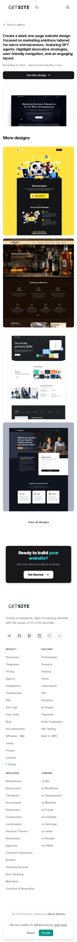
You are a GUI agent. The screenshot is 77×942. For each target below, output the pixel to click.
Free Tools (12, 714)
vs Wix (45, 781)
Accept (46, 932)
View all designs (38, 522)
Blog (8, 721)
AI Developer (49, 657)
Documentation (15, 728)
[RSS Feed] (59, 635)
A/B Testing (48, 728)
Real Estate (13, 838)
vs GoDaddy (49, 816)
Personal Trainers (17, 831)
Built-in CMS (49, 735)
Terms (9, 743)
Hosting (46, 671)
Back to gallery (16, 24)
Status (12, 764)
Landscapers (14, 824)
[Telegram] (29, 635)
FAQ (8, 700)
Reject (31, 932)
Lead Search (49, 685)
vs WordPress (49, 788)
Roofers (11, 859)
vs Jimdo (47, 831)
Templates (12, 664)
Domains (46, 664)
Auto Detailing (14, 874)
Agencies (11, 845)
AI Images (47, 707)
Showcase (12, 657)
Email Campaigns (52, 721)
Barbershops (14, 781)
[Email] (49, 635)
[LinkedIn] (39, 635)
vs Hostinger (49, 824)
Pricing (10, 671)
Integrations (13, 685)
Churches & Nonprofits (20, 888)
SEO (43, 693)
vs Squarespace (51, 795)
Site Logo (12, 707)
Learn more (60, 924)
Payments (47, 714)
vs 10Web (47, 845)
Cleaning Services (17, 867)
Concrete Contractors (19, 852)
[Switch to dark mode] (37, 7)
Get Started (35, 574)
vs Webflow (48, 802)
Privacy (10, 750)
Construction (14, 816)
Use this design (36, 75)
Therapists (12, 795)
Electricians (13, 809)
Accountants (13, 802)
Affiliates (15, 735)
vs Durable (48, 838)
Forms (45, 678)
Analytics (47, 700)
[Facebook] (19, 635)
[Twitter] (9, 635)
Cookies (11, 757)
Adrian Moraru (56, 913)
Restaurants (13, 788)
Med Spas (12, 881)
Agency (10, 678)
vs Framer (47, 809)
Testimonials (14, 693)
